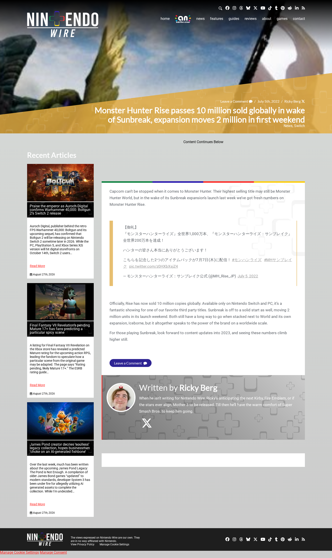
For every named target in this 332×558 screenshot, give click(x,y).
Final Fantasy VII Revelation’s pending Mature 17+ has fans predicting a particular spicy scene (60, 329)
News (200, 19)
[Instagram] (234, 8)
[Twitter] (255, 8)
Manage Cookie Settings (114, 544)
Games (282, 19)
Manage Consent (53, 552)
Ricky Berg (292, 101)
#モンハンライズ (247, 260)
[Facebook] (227, 8)
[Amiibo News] (183, 19)
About (266, 19)
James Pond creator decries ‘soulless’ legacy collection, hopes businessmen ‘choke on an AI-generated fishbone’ (60, 448)
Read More (37, 266)
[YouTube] (263, 8)
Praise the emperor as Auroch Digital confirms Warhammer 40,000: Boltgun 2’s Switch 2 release (60, 209)
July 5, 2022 (248, 276)
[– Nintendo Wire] (62, 25)
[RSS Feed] (303, 8)
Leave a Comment (234, 101)
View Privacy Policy (82, 544)
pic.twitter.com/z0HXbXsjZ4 (153, 266)
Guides (234, 19)
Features (216, 19)
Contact (299, 19)
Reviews (251, 19)
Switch (299, 126)
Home (165, 19)
